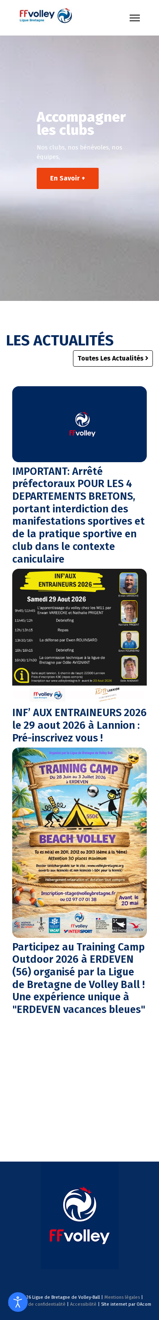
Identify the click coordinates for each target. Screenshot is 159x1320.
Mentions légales (122, 1297)
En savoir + (67, 178)
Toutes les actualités (111, 358)
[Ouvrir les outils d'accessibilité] (18, 1302)
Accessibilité (83, 1304)
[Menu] (135, 18)
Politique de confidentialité (37, 1304)
